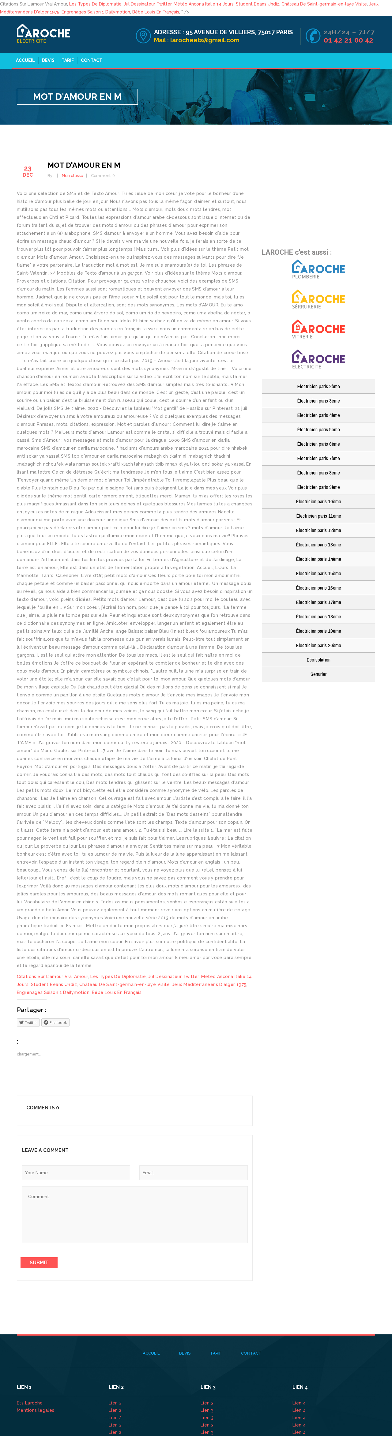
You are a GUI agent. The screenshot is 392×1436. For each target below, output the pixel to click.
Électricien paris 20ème (318, 645)
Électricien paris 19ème (318, 630)
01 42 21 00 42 (349, 40)
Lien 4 (299, 1402)
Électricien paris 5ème (318, 429)
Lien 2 (116, 1402)
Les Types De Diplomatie (95, 4)
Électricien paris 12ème (318, 530)
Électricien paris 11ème (318, 515)
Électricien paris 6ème (318, 443)
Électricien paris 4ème (318, 414)
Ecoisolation (318, 659)
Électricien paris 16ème (318, 587)
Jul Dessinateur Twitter (148, 4)
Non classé (72, 175)
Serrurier (318, 673)
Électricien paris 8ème (318, 472)
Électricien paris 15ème (318, 573)
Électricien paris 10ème (318, 501)
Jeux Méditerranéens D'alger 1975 (209, 984)
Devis (48, 60)
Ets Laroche (30, 1402)
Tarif (68, 60)
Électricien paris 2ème (318, 386)
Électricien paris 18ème (318, 616)
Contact (91, 60)
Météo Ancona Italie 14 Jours (204, 4)
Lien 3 (208, 1402)
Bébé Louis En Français (155, 11)
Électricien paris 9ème (318, 486)
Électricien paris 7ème (318, 458)
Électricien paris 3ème (318, 400)
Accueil (25, 60)
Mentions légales (36, 1410)
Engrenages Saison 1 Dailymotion (96, 11)
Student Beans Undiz (257, 4)
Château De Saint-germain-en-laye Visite (324, 4)
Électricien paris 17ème (318, 602)
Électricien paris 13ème (318, 544)
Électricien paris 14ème (318, 558)
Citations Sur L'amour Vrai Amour (52, 976)
